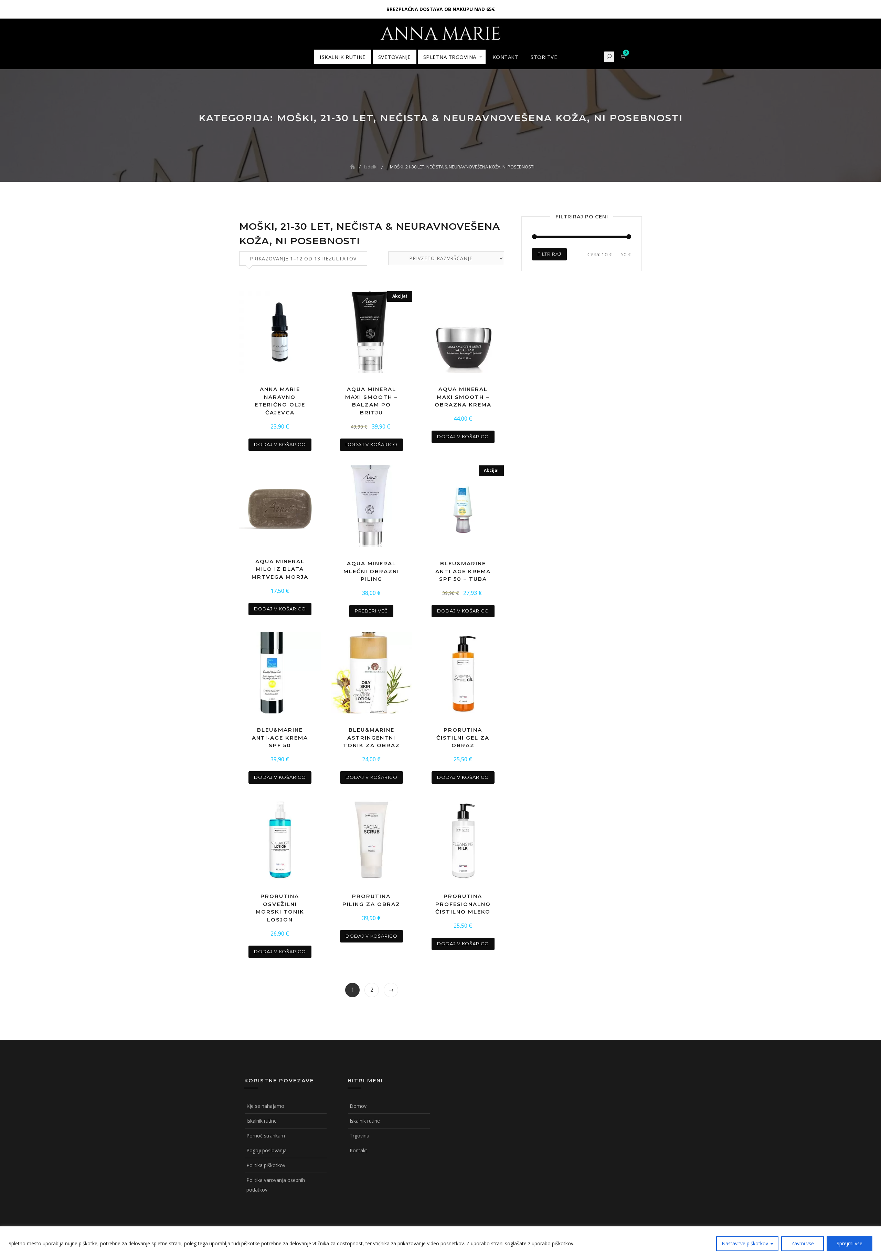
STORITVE (544, 56)
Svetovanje (394, 56)
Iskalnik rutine (261, 1120)
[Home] (353, 167)
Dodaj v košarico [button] (280, 444)
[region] (440, 1241)
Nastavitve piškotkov (745, 1243)
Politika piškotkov (265, 1165)
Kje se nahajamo (265, 1106)
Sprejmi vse (849, 1243)
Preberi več (371, 611)
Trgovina (359, 1135)
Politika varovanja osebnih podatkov (275, 1185)
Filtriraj (549, 254)
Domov (358, 1106)
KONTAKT (505, 56)
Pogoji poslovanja (266, 1150)
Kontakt (358, 1150)
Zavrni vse (802, 1243)
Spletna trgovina (449, 56)
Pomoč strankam (265, 1135)
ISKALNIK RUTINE (343, 56)
